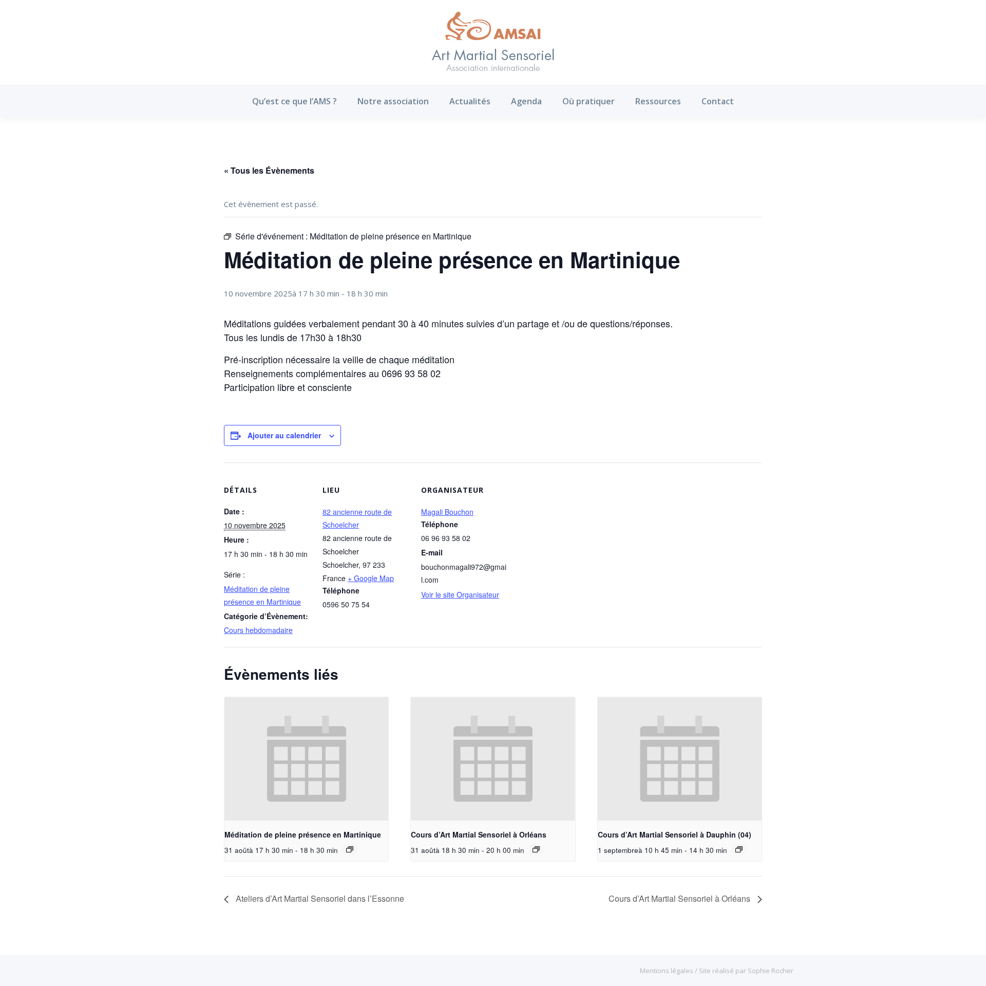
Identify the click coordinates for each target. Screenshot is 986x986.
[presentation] (306, 759)
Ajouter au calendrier (284, 435)
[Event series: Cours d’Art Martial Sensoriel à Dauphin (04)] (739, 849)
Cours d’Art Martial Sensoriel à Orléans (478, 834)
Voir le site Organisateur (460, 594)
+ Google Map (371, 578)
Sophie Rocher (770, 970)
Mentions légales (667, 970)
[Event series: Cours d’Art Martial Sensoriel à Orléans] (536, 849)
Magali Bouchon (447, 512)
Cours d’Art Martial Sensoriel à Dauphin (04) (674, 834)
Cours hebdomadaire (258, 630)
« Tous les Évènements (269, 170)
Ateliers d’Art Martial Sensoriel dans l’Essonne (319, 898)
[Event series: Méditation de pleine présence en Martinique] (349, 849)
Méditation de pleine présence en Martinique (302, 834)
